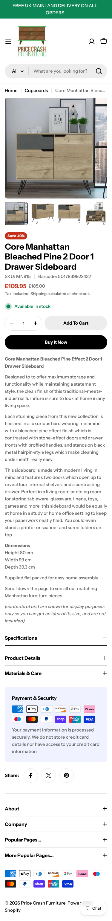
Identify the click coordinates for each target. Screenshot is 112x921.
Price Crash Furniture (43, 903)
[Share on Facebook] (31, 775)
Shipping (38, 293)
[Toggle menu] (8, 41)
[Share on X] (49, 775)
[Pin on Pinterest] (66, 775)
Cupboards (36, 90)
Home (11, 90)
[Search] (98, 71)
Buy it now (56, 342)
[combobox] (56, 71)
